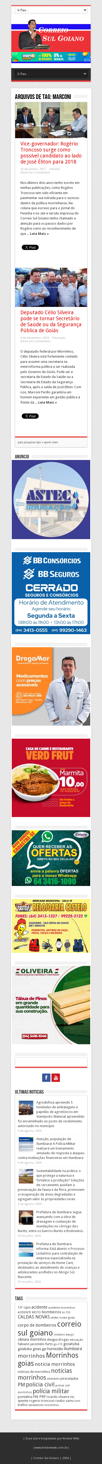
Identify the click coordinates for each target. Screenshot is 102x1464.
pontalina (25, 1397)
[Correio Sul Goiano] (51, 45)
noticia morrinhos (55, 1364)
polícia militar (51, 1391)
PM (21, 1385)
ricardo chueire (58, 1397)
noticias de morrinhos (34, 1372)
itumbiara (73, 1348)
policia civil (40, 1384)
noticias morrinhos (45, 1374)
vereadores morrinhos (44, 1405)
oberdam (53, 1378)
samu (70, 1401)
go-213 (58, 1344)
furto (49, 1344)
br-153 (66, 1312)
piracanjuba (69, 1378)
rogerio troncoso (42, 1401)
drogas (63, 1339)
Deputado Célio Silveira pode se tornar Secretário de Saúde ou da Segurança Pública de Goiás (51, 322)
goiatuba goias (29, 1349)
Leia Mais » (39, 234)
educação (76, 1339)
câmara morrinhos (32, 1339)
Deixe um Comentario (35, 172)
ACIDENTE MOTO (29, 1312)
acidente (39, 1307)
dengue (52, 1339)
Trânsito (54, 169)
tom (77, 1401)
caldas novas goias (62, 1317)
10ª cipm (24, 1307)
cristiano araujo (64, 1334)
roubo (60, 1401)
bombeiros (51, 1312)
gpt (44, 1349)
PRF (42, 1397)
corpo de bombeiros (37, 1325)
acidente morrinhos (61, 1307)
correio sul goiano (49, 1328)
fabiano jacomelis (31, 1344)
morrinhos (31, 1356)
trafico (23, 1405)
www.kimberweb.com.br (51, 1447)
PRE (35, 1397)
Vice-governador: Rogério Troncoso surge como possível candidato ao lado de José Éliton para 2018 (51, 153)
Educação (58, 338)
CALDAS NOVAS (34, 1317)
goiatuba (71, 1343)
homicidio (55, 1349)
